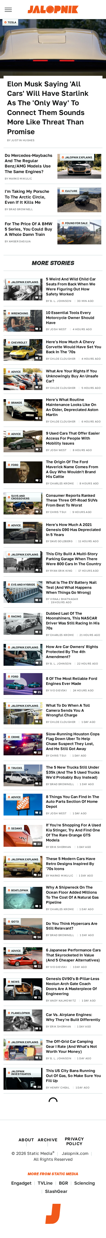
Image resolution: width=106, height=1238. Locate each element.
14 (39, 875)
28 (39, 1087)
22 (39, 844)
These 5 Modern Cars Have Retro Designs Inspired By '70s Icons (70, 863)
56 (39, 937)
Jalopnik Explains (78, 157)
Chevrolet (19, 342)
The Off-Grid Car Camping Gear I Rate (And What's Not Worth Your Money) (71, 1046)
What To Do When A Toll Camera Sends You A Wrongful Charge (68, 710)
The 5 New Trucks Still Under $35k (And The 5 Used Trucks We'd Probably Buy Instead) (73, 772)
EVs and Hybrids (23, 584)
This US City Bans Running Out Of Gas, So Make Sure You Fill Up (73, 1075)
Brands (16, 402)
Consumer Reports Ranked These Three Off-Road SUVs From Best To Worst (71, 500)
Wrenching (19, 313)
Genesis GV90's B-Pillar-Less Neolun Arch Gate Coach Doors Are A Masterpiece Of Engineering (72, 986)
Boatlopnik (19, 890)
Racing (16, 616)
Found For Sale (76, 223)
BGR (63, 1183)
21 (39, 692)
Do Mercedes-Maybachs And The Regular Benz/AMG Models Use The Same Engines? (28, 163)
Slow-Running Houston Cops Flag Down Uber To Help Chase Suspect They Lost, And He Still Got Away (73, 741)
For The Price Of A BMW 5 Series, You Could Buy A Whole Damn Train (28, 229)
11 (39, 966)
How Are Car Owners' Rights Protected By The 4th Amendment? (72, 652)
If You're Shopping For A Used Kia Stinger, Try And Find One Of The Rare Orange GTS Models (73, 832)
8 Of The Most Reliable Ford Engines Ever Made (71, 681)
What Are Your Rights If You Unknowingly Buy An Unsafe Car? (72, 376)
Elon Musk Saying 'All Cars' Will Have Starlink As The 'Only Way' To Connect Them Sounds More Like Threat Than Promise (48, 108)
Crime (15, 737)
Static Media (39, 1153)
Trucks (16, 768)
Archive (48, 1139)
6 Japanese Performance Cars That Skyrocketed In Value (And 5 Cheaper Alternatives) (73, 955)
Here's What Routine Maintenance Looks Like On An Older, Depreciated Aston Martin (72, 407)
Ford (14, 464)
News (15, 981)
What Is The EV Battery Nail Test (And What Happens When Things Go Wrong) (71, 587)
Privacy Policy (74, 1141)
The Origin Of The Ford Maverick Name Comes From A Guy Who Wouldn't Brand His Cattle (72, 469)
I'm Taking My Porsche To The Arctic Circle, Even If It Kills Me (27, 196)
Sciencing (84, 1183)
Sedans (16, 828)
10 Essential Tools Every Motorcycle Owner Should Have (70, 317)
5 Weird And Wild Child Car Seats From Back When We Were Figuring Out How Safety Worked (71, 286)
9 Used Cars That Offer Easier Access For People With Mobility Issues (73, 438)
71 (39, 997)
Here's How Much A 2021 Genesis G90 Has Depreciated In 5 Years (73, 529)
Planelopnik (20, 1013)
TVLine (45, 1183)
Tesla (12, 22)
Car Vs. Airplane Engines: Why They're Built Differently (73, 1017)
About (26, 1139)
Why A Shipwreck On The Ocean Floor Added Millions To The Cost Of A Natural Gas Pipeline (72, 895)
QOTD (15, 921)
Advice (16, 371)
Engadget (21, 1183)
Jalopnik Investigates (21, 1073)
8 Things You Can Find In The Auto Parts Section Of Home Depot (72, 802)
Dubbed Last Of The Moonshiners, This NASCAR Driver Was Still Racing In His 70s (73, 621)
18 (39, 752)
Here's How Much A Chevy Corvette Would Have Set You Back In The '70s (73, 347)
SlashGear (56, 1191)
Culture (71, 191)
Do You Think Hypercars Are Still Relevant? (71, 926)
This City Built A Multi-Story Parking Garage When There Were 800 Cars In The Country (73, 559)
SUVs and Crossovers (20, 497)
